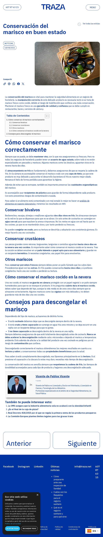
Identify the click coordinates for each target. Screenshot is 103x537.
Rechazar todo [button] (29, 528)
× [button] (37, 495)
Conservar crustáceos (21, 125)
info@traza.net (82, 466)
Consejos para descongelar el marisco (24, 134)
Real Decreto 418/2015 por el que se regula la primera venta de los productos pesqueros (52, 413)
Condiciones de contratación (74, 528)
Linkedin (38, 466)
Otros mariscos (18, 128)
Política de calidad (59, 528)
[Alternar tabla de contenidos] (46, 116)
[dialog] (21, 513)
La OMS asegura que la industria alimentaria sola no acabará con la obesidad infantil (49, 406)
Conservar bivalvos (19, 122)
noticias (9, 43)
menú (93, 7)
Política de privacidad (43, 528)
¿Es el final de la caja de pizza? (23, 409)
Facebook (8, 466)
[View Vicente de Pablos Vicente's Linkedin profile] (31, 384)
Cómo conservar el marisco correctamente (26, 120)
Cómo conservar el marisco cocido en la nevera (30, 131)
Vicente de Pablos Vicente (53, 376)
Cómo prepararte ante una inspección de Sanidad (60, 482)
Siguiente (82, 443)
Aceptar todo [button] (12, 528)
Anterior (18, 443)
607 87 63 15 (12, 7)
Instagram (24, 466)
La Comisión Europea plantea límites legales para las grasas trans (40, 416)
